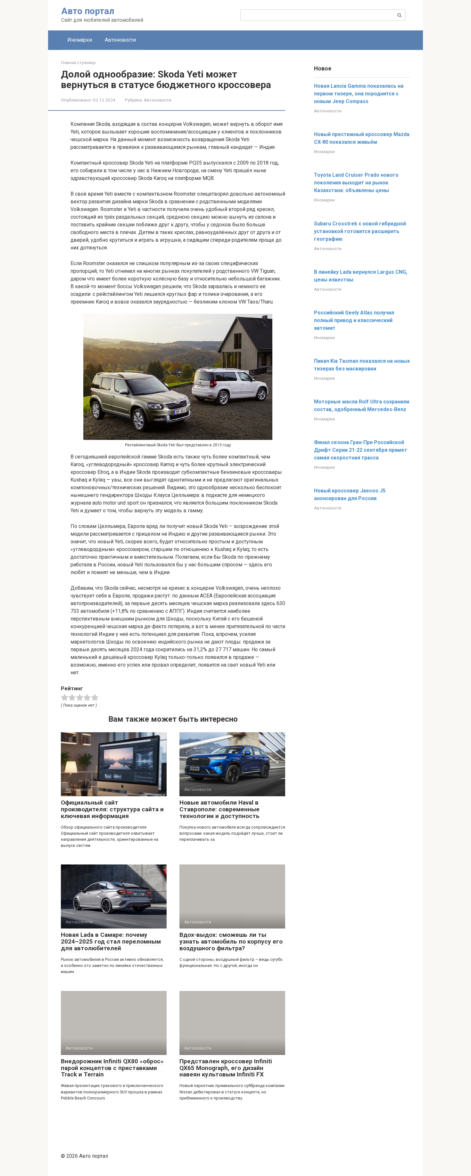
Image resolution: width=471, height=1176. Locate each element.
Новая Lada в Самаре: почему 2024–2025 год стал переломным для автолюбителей (111, 941)
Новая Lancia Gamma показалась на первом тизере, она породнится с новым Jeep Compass (358, 93)
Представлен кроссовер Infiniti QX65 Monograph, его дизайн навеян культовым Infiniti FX (225, 1068)
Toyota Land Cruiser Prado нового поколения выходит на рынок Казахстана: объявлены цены (356, 182)
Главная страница (78, 62)
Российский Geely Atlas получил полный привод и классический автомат (354, 320)
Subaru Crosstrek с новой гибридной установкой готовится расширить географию (360, 231)
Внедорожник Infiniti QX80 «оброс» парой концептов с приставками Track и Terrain (112, 1068)
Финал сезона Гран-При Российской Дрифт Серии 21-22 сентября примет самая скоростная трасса (360, 450)
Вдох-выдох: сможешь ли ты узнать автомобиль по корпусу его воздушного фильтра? (231, 941)
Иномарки (79, 40)
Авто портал (87, 11)
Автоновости (120, 40)
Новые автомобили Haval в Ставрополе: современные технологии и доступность (219, 809)
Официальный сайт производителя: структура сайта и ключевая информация (112, 809)
